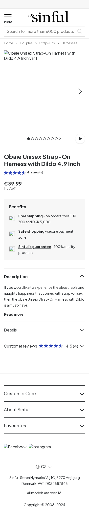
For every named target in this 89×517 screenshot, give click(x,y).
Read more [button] (13, 314)
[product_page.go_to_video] (80, 139)
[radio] (6, 173)
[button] (8, 18)
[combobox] (40, 31)
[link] (8, 43)
